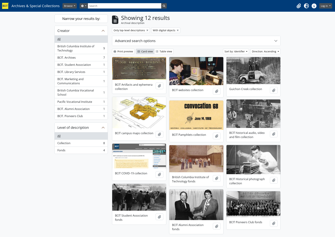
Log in (325, 6)
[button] (299, 6)
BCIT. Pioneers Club (81, 117)
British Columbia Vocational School (81, 92)
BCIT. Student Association (81, 65)
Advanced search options (135, 40)
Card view (147, 51)
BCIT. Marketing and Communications (81, 81)
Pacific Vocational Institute (81, 102)
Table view (165, 51)
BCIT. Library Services (81, 73)
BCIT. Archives (81, 58)
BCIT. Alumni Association (81, 110)
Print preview (125, 51)
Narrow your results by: (81, 18)
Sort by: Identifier (235, 51)
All (59, 39)
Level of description (73, 127)
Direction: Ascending (264, 51)
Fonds (81, 151)
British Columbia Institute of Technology (81, 48)
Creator (63, 30)
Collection (81, 144)
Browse (68, 6)
